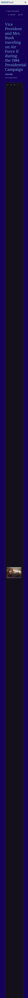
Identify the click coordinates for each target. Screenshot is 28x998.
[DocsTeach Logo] (7, 2)
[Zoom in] (14, 84)
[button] (11, 15)
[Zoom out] (17, 84)
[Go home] (21, 84)
